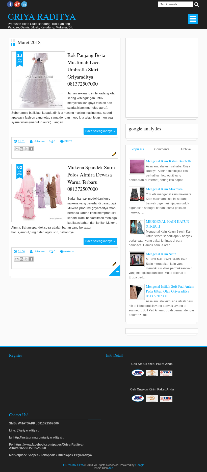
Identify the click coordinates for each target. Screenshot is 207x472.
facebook (10, 4)
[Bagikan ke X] (26, 148)
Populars (138, 149)
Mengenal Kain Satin (161, 253)
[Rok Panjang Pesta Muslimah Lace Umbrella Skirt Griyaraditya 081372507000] (38, 80)
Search (196, 4)
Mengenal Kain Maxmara (164, 189)
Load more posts (114, 270)
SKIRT (68, 141)
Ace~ (111, 467)
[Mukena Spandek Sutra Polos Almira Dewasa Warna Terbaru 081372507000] (38, 193)
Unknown (39, 141)
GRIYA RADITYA (42, 16)
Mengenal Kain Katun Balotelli (168, 161)
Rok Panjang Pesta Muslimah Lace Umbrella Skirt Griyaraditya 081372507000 (86, 69)
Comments (161, 149)
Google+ (17, 4)
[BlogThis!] (21, 148)
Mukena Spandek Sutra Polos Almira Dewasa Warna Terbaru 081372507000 (91, 178)
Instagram (24, 4)
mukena (69, 251)
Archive (185, 149)
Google (139, 464)
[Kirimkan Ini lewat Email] (16, 148)
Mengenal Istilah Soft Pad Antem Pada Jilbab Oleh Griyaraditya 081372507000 (170, 291)
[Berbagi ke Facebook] (31, 148)
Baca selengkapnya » (100, 131)
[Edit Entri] (114, 155)
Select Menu (193, 19)
